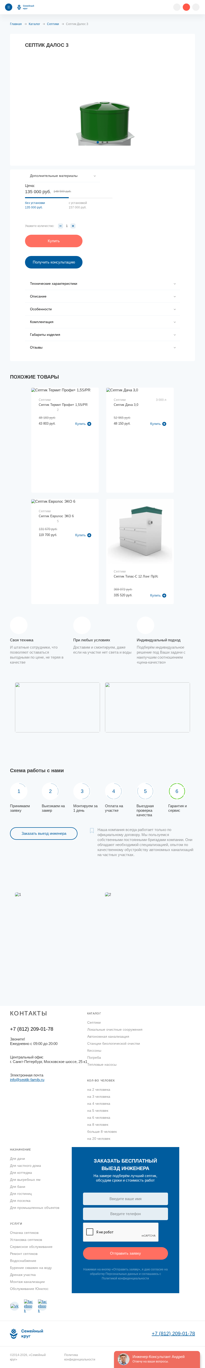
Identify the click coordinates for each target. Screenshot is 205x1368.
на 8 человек (97, 1125)
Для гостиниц (21, 1194)
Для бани (17, 1187)
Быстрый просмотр (65, 420)
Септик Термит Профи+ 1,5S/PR (63, 405)
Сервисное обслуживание (31, 1247)
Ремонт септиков (24, 1254)
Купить (155, 595)
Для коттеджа (21, 1173)
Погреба (94, 1057)
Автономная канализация (108, 1036)
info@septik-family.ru (27, 1079)
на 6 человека (98, 1118)
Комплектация (42, 322)
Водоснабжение (23, 1261)
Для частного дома (25, 1166)
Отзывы (36, 347)
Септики (94, 1022)
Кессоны (94, 1050)
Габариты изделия (45, 335)
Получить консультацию (54, 262)
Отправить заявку (125, 1253)
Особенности (41, 309)
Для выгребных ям (25, 1180)
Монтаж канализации (27, 1282)
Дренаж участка (23, 1275)
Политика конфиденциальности (79, 1357)
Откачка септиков (24, 1233)
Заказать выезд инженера (44, 833)
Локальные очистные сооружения (114, 1029)
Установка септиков (26, 1240)
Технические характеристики (53, 284)
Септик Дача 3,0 (126, 405)
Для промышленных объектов (34, 1208)
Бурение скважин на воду (31, 1268)
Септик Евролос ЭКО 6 (56, 516)
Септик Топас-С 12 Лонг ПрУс (136, 576)
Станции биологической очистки (113, 1043)
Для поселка (20, 1201)
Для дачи (17, 1159)
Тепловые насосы (101, 1064)
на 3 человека (98, 1097)
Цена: (30, 185)
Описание (38, 296)
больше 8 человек (102, 1132)
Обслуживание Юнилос (29, 1289)
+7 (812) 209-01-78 (31, 1029)
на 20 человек (98, 1139)
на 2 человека (98, 1089)
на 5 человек (97, 1111)
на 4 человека (98, 1104)
